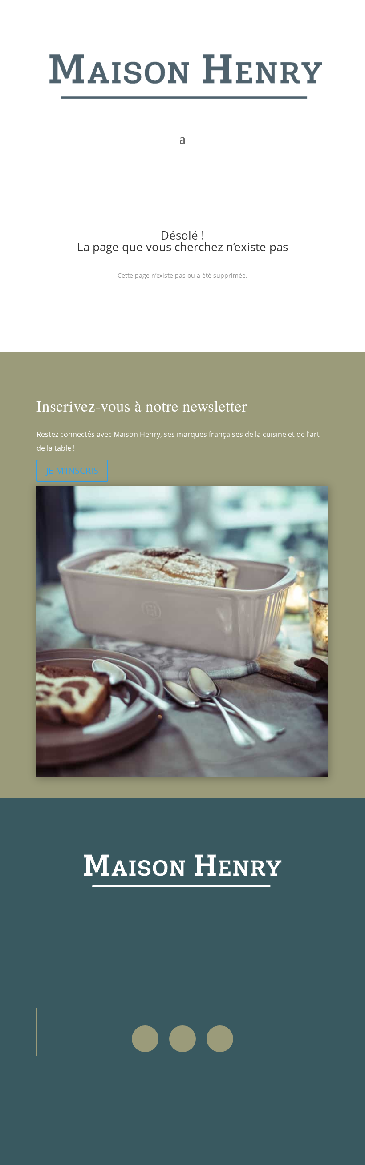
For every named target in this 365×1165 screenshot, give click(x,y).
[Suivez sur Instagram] (182, 1038)
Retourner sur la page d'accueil (182, 305)
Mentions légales (87, 1075)
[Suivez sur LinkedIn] (220, 1038)
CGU (66, 1087)
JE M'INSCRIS (72, 470)
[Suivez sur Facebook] (145, 1038)
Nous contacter (85, 1099)
